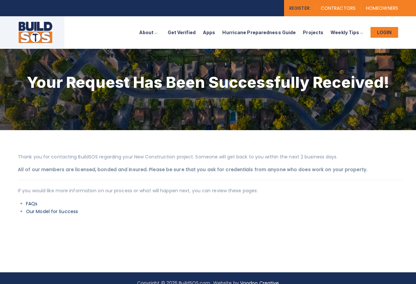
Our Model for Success (52, 211)
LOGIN (384, 32)
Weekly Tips (345, 32)
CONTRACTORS (338, 8)
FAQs (31, 203)
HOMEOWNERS (382, 8)
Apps (209, 32)
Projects (313, 32)
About (146, 32)
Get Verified (182, 32)
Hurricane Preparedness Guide (259, 32)
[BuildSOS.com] (35, 32)
